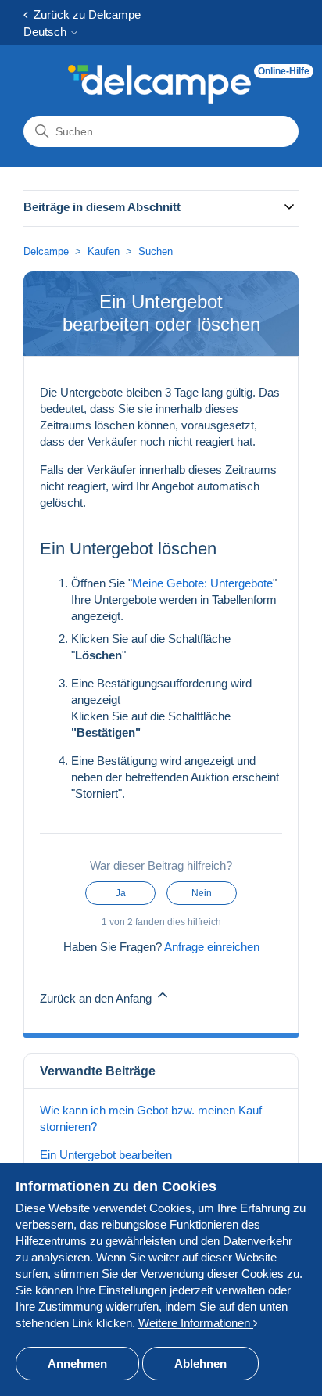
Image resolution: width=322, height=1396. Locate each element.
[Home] (159, 84)
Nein (201, 893)
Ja (121, 893)
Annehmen (77, 1363)
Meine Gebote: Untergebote (202, 583)
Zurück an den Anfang (97, 998)
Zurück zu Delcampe (84, 14)
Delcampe (46, 251)
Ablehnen (200, 1363)
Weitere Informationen (195, 1323)
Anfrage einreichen (211, 946)
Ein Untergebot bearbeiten (106, 1154)
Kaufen (104, 251)
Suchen (155, 251)
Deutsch (46, 31)
